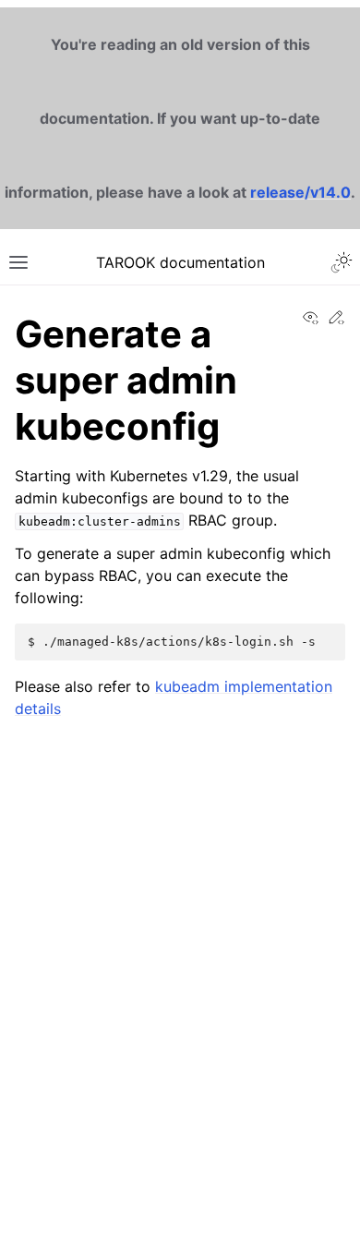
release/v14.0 (300, 192)
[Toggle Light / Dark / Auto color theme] (341, 262)
